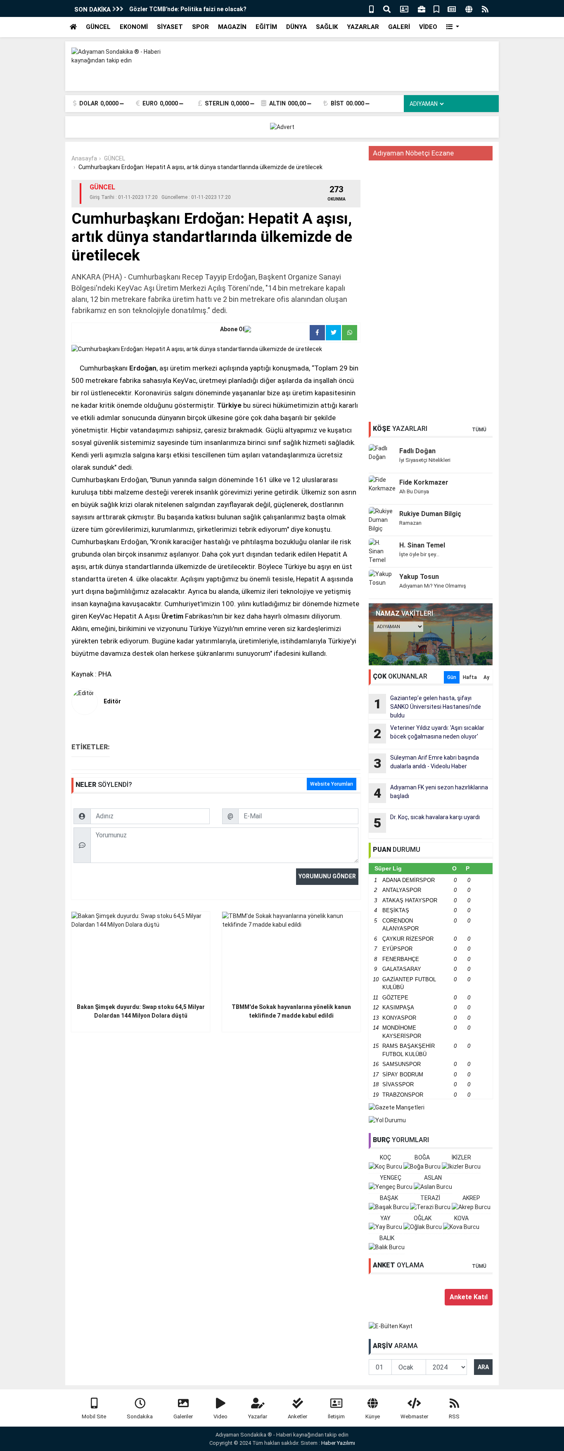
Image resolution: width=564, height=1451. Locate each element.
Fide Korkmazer (423, 482)
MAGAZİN (232, 27)
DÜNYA (296, 27)
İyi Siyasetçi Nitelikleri (424, 460)
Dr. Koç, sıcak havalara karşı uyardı (427, 822)
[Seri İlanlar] (436, 8)
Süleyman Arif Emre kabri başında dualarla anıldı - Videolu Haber (426, 762)
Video (220, 1416)
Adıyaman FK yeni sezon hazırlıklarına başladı (431, 792)
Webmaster (414, 1416)
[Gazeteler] (451, 8)
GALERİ (399, 27)
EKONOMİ (134, 27)
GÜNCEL (98, 27)
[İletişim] (404, 8)
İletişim (336, 1416)
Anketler (297, 1416)
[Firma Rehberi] (421, 8)
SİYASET (170, 27)
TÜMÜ (479, 430)
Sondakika (140, 1416)
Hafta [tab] (470, 677)
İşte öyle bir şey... (419, 554)
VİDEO (428, 27)
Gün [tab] (451, 677)
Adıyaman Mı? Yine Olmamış (432, 586)
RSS (454, 1416)
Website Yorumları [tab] (331, 784)
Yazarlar (257, 1416)
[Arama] (387, 8)
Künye (372, 1416)
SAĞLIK (327, 27)
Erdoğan (142, 368)
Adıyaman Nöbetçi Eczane (413, 153)
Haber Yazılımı (338, 1443)
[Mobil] (371, 8)
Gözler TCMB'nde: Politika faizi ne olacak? (187, 9)
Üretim (172, 616)
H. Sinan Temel (422, 545)
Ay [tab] (486, 677)
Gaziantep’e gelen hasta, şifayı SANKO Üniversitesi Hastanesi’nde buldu (427, 707)
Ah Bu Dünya (414, 491)
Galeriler (183, 1416)
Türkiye (229, 405)
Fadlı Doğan (417, 451)
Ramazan (410, 523)
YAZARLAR (363, 27)
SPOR (200, 27)
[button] (453, 27)
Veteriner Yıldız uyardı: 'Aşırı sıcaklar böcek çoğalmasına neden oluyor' (429, 732)
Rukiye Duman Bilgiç (430, 514)
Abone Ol (232, 329)
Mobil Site (94, 1416)
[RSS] (485, 8)
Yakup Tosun (419, 577)
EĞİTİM (266, 27)
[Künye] (468, 8)
